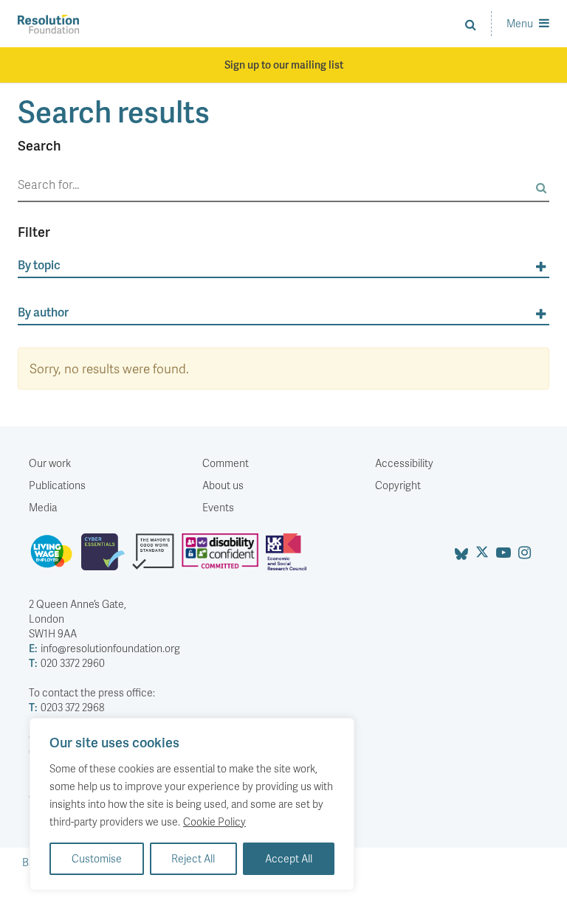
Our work (50, 463)
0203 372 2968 (66, 707)
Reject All (193, 858)
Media (43, 507)
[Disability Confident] (224, 557)
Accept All (288, 858)
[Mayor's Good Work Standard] (157, 557)
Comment (225, 463)
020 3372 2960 (67, 663)
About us (223, 485)
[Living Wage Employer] (55, 557)
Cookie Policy (214, 821)
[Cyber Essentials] (106, 557)
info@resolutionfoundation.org (104, 648)
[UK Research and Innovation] (289, 557)
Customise (97, 858)
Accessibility (404, 463)
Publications (57, 485)
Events (218, 507)
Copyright (398, 485)
